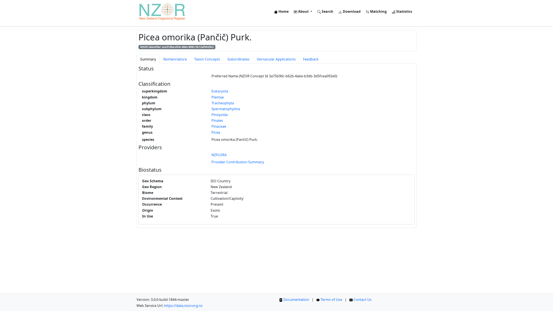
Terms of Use (331, 299)
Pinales (217, 120)
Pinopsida (219, 114)
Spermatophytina (225, 108)
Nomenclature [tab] (175, 59)
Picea (215, 132)
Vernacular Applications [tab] (276, 59)
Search (327, 11)
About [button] (303, 11)
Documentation (296, 299)
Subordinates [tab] (238, 59)
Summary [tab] (148, 59)
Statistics (403, 11)
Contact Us (362, 299)
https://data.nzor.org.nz (183, 305)
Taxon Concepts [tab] (207, 59)
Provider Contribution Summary (237, 162)
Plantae (217, 97)
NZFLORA (219, 154)
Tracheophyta (222, 103)
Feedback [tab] (311, 59)
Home (283, 11)
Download (351, 11)
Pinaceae (218, 126)
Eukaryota (219, 91)
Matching (378, 11)
